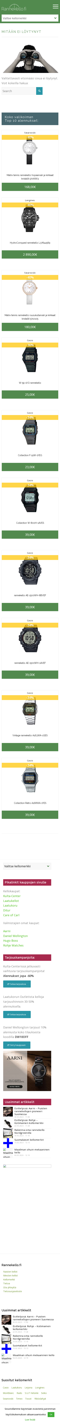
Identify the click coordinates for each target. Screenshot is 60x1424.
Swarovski (30, 132)
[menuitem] (54, 6)
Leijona (28, 1387)
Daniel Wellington (15, 936)
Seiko (44, 1393)
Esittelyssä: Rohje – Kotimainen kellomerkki (29, 1121)
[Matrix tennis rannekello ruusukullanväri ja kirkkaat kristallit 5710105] (30, 290)
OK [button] (51, 1414)
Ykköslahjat (40, 1398)
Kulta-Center (12, 896)
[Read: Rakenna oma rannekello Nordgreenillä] (8, 1133)
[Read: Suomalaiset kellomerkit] (8, 1143)
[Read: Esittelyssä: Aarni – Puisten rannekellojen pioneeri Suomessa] (8, 1111)
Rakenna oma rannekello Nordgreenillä (29, 1131)
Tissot (28, 1398)
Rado (19, 1393)
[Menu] (54, 6)
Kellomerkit (9, 1279)
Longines (30, 200)
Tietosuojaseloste (12, 1291)
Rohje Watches (13, 945)
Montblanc (8, 1393)
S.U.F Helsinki (31, 1393)
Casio (30, 340)
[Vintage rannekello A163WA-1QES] (30, 711)
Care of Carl (11, 915)
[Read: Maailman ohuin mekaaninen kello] (8, 1153)
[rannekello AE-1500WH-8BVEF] (30, 571)
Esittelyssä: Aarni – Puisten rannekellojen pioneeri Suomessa (30, 1111)
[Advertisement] (27, 1226)
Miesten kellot (10, 1275)
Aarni (6, 931)
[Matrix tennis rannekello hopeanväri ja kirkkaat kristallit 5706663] (30, 150)
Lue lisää (30, 1419)
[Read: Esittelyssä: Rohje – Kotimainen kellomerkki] (8, 1123)
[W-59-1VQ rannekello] (30, 358)
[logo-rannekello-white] (21, 6)
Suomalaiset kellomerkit (29, 1139)
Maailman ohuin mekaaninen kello (32, 1151)
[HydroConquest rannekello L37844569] (30, 218)
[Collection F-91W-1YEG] (30, 431)
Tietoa (6, 1283)
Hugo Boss (10, 940)
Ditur (6, 910)
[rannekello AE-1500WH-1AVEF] (30, 638)
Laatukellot (11, 901)
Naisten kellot (10, 1271)
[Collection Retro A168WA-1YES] (30, 778)
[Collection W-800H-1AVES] (30, 498)
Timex (19, 1398)
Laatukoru (10, 905)
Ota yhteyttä (9, 1287)
